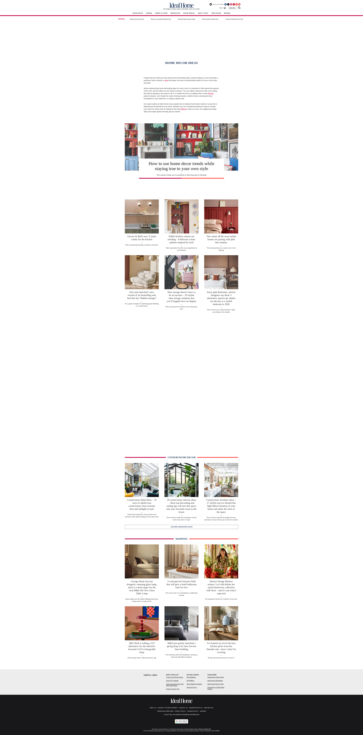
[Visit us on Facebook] (225, 4)
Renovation (175, 13)
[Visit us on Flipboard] (236, 4)
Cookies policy (192, 711)
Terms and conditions (165, 711)
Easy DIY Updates (172, 681)
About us (153, 708)
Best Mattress (191, 677)
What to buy (203, 13)
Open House (216, 13)
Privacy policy (180, 711)
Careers (203, 711)
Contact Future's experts (168, 708)
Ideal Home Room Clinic (215, 684)
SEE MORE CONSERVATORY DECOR (181, 527)
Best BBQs (190, 681)
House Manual (189, 13)
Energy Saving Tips (172, 689)
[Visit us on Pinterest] (234, 4)
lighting (183, 109)
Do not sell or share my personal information (181, 714)
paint (166, 80)
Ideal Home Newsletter (215, 681)
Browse (227, 13)
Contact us (183, 708)
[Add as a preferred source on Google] (181, 721)
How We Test (208, 708)
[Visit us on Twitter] (228, 4)
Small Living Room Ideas (174, 677)
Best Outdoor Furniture (194, 684)
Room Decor (138, 13)
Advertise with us (195, 708)
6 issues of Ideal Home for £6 (234, 19)
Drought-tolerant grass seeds (186, 19)
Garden (149, 13)
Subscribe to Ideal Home (215, 677)
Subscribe (232, 8)
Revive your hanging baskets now (161, 19)
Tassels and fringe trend (137, 19)
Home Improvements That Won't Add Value (174, 684)
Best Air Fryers (192, 687)
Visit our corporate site (205, 729)
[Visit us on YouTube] (239, 4)
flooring (211, 93)
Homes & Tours (161, 13)
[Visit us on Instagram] (231, 4)
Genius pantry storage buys (210, 19)
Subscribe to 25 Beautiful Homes (215, 688)
